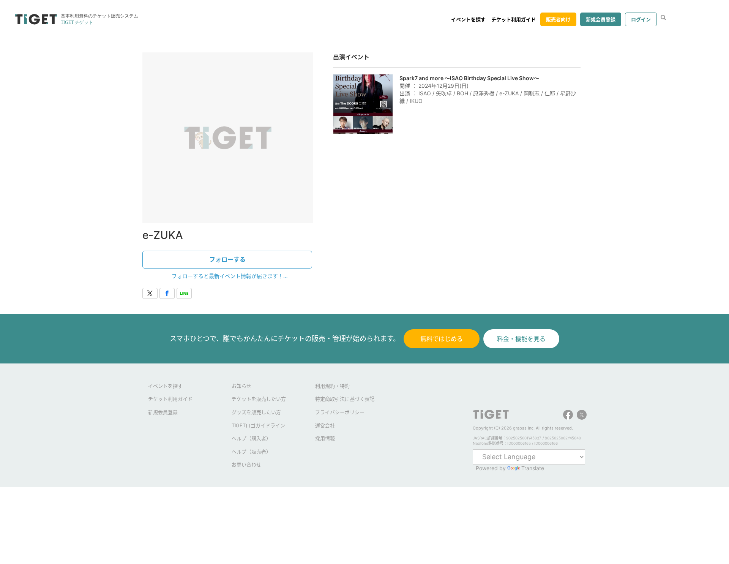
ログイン (641, 19)
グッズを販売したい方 (256, 412)
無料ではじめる (441, 339)
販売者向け (558, 19)
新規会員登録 (600, 19)
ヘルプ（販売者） (251, 452)
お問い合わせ (246, 464)
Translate (532, 468)
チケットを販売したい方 (259, 399)
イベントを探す (468, 19)
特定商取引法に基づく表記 (344, 399)
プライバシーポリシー (339, 412)
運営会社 (325, 425)
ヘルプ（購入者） (251, 438)
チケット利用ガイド (513, 19)
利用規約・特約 (332, 386)
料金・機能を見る (521, 339)
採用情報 (325, 438)
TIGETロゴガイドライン (258, 425)
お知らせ (241, 386)
